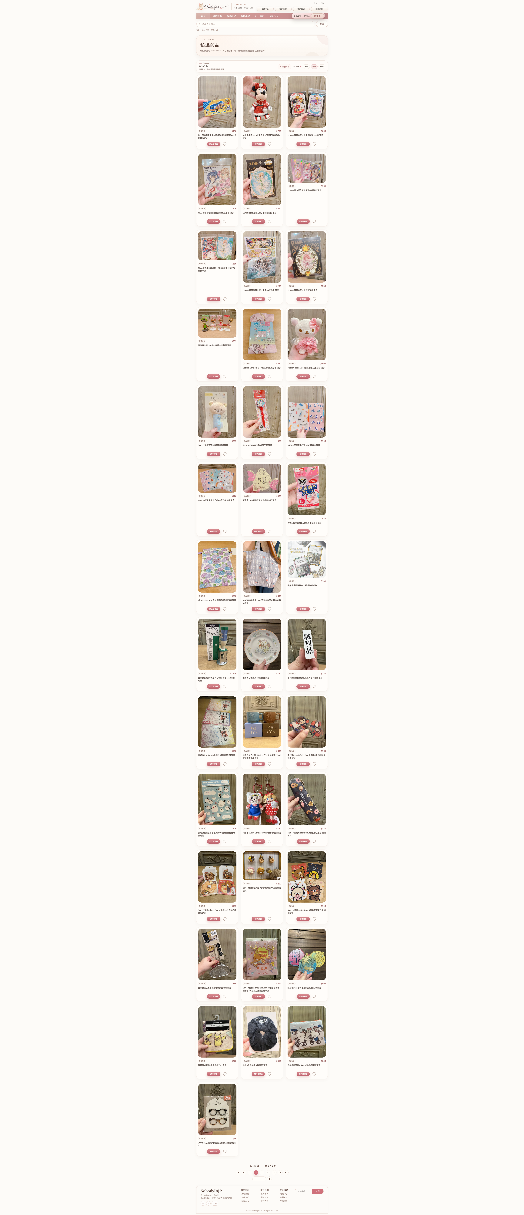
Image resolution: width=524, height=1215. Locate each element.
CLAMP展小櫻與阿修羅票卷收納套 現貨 (304, 190)
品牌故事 (264, 1193)
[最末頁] (286, 1172)
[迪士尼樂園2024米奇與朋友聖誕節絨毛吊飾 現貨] (262, 102)
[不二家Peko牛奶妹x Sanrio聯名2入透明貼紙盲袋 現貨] (307, 722)
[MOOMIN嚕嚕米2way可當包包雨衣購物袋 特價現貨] (262, 567)
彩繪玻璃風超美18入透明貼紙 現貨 (302, 585)
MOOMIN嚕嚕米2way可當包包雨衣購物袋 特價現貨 (262, 601)
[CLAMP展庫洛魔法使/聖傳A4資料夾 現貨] (262, 257)
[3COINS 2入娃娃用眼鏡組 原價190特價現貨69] (217, 1109)
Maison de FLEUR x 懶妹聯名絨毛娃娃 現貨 (306, 367)
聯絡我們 (264, 1200)
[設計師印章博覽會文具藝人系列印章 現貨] (307, 644)
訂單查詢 (284, 1197)
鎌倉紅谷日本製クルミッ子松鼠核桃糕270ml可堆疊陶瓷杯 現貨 (262, 756)
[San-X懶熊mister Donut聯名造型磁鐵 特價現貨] (262, 865)
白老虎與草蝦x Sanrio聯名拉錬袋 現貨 (304, 1065)
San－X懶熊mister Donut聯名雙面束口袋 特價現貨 (307, 911)
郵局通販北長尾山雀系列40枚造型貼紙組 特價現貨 (216, 834)
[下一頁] (280, 1172)
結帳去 (317, 15)
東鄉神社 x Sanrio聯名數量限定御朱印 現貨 (216, 755)
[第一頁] (238, 1172)
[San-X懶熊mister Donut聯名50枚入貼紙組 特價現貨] (217, 877)
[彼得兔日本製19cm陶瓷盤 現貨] (262, 644)
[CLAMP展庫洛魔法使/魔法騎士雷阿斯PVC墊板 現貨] (217, 245)
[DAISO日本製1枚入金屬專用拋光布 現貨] (307, 489)
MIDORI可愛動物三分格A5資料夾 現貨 (304, 445)
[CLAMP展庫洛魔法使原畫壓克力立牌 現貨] (307, 102)
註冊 (322, 3)
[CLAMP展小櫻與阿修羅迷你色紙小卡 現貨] (217, 179)
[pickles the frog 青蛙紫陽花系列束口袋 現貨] (217, 567)
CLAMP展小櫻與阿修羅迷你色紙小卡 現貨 (216, 212)
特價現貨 (245, 15)
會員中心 (284, 1193)
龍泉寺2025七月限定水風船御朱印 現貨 (304, 987)
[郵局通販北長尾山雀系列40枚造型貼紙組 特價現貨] (217, 799)
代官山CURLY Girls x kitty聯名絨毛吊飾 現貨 (262, 832)
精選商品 (214, 30)
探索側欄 (285, 66)
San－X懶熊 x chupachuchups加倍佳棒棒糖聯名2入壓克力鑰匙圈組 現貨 (261, 989)
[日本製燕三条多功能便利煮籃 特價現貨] (217, 954)
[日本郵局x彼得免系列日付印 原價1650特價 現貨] (217, 644)
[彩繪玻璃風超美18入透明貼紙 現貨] (307, 559)
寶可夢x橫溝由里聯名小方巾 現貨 (212, 1065)
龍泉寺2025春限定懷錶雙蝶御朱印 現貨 (259, 500)
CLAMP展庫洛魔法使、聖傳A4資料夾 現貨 (261, 290)
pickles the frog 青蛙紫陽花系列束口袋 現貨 (217, 600)
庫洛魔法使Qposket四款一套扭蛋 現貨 (214, 345)
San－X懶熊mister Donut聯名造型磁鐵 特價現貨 (262, 889)
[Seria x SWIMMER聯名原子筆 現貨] (262, 412)
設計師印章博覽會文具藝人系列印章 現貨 (305, 677)
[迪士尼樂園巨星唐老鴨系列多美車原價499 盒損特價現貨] (217, 102)
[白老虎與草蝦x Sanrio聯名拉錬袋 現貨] (307, 1032)
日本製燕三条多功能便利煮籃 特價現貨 (214, 987)
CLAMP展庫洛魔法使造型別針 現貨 (302, 290)
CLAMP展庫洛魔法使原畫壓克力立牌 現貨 (305, 135)
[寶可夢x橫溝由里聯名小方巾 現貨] (217, 1032)
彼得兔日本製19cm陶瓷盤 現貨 (256, 677)
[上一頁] (244, 1172)
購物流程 (245, 1193)
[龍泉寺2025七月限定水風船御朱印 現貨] (307, 954)
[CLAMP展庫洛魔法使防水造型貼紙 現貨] (262, 179)
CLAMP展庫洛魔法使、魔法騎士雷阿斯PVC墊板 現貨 (216, 269)
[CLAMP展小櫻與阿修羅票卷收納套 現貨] (307, 168)
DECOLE (274, 15)
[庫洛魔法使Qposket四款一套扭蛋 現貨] (217, 323)
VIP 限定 (259, 15)
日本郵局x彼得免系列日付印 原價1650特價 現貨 (216, 679)
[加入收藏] (224, 144)
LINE (215, 1203)
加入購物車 (213, 144)
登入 (315, 3)
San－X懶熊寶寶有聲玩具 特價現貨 (213, 445)
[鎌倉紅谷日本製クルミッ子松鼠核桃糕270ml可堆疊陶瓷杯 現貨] (262, 722)
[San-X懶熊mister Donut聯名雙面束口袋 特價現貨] (307, 877)
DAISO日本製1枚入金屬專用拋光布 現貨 (305, 522)
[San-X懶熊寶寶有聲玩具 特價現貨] (217, 412)
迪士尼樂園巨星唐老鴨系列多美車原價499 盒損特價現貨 (217, 136)
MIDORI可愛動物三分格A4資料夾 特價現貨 (216, 500)
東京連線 (217, 15)
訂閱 (318, 1191)
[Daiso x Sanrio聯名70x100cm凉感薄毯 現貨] (262, 334)
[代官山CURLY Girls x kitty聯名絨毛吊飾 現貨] (262, 799)
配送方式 (245, 1200)
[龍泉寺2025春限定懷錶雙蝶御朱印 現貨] (262, 478)
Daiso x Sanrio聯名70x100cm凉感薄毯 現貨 (262, 367)
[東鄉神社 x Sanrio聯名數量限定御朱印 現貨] (217, 722)
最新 (314, 66)
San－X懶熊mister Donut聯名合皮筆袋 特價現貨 (307, 834)
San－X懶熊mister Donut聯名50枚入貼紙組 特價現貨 (217, 911)
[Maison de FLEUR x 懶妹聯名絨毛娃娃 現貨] (307, 334)
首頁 (203, 15)
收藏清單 (284, 1200)
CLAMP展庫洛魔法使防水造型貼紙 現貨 (259, 212)
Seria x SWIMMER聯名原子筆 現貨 (257, 445)
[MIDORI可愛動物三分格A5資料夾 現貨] (307, 412)
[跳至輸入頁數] (269, 1178)
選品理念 (264, 1197)
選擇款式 (258, 144)
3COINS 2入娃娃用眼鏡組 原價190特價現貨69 (217, 1144)
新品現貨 (231, 15)
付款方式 (245, 1197)
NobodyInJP (211, 1191)
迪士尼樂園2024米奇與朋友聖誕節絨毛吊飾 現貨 (261, 136)
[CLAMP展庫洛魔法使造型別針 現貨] (307, 257)
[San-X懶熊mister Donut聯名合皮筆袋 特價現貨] (307, 799)
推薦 (306, 66)
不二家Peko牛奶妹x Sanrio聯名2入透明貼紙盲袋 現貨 (306, 756)
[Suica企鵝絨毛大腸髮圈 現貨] (262, 1032)
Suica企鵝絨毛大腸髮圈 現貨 (255, 1065)
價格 (322, 66)
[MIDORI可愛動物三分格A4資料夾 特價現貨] (217, 478)
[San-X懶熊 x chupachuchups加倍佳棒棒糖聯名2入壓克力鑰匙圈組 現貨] (262, 954)
